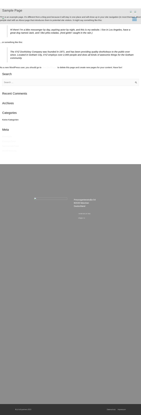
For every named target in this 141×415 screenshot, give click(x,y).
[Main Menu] (134, 19)
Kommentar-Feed (10, 146)
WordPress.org (9, 151)
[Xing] (40, 158)
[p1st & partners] (8, 19)
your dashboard (49, 67)
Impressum (122, 409)
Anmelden (7, 136)
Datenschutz (111, 409)
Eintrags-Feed (9, 141)
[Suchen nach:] (70, 82)
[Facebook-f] (80, 158)
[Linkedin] (60, 158)
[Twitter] (100, 158)
